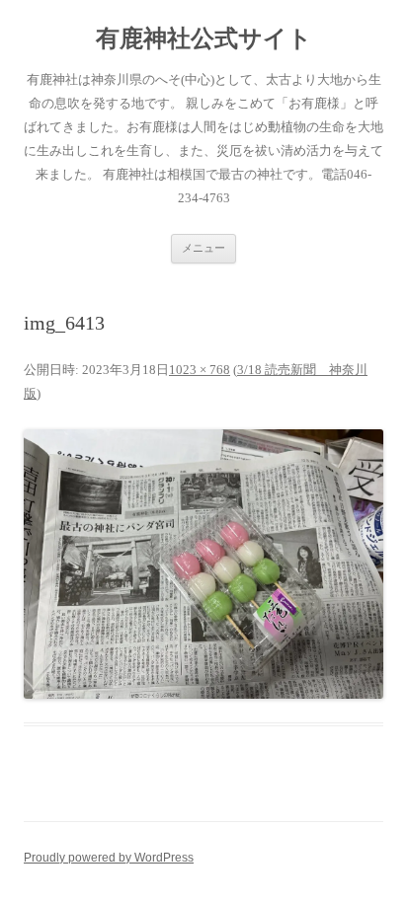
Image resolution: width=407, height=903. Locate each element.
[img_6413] (203, 564)
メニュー (203, 248)
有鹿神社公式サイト (204, 38)
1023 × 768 (199, 369)
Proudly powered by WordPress (109, 858)
